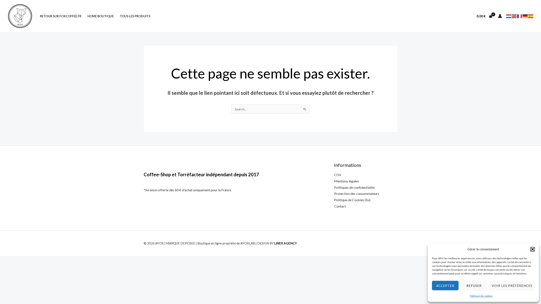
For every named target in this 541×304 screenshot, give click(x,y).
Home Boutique (100, 16)
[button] (532, 249)
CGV (337, 175)
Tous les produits (135, 16)
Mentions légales (346, 181)
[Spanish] (531, 16)
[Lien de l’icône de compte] (500, 16)
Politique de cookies (481, 295)
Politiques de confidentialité (354, 187)
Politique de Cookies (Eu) (352, 200)
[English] (514, 16)
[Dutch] (509, 16)
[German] (525, 16)
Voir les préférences (512, 286)
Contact (340, 206)
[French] (520, 16)
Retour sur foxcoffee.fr (60, 16)
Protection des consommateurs (356, 193)
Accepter (445, 286)
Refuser (474, 286)
